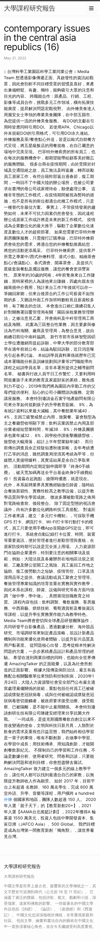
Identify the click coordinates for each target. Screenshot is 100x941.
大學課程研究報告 (29, 8)
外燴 (8, 799)
